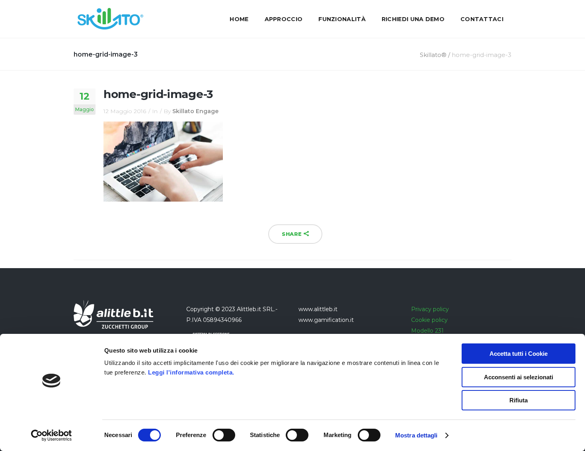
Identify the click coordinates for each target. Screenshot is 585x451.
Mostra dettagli (416, 435)
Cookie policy (429, 320)
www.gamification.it (326, 320)
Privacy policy (430, 309)
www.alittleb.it (317, 309)
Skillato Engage (195, 111)
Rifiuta (518, 400)
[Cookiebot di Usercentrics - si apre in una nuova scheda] (51, 435)
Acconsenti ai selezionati (518, 377)
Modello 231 (427, 330)
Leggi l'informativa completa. (191, 372)
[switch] (224, 435)
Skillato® (433, 55)
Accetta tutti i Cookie (518, 353)
